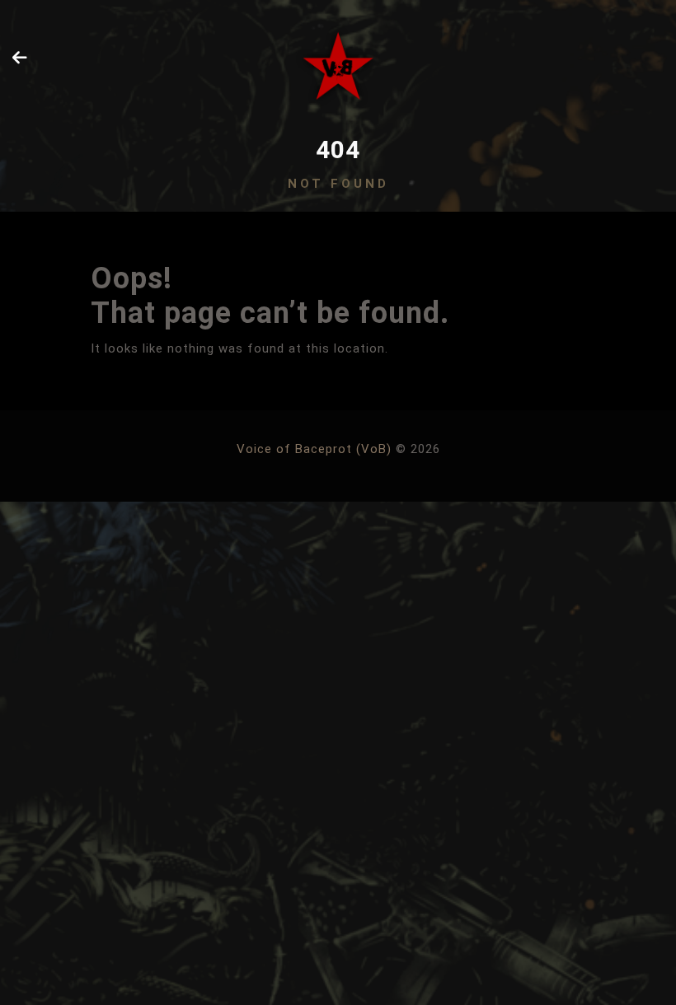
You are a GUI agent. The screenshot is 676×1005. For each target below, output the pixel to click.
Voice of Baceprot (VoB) (314, 449)
